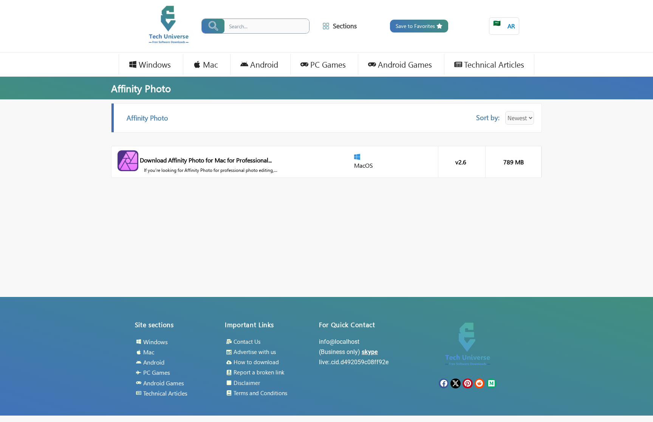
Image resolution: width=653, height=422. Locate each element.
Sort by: (488, 117)
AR (504, 24)
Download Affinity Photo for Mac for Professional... (206, 160)
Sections (345, 26)
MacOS (363, 165)
